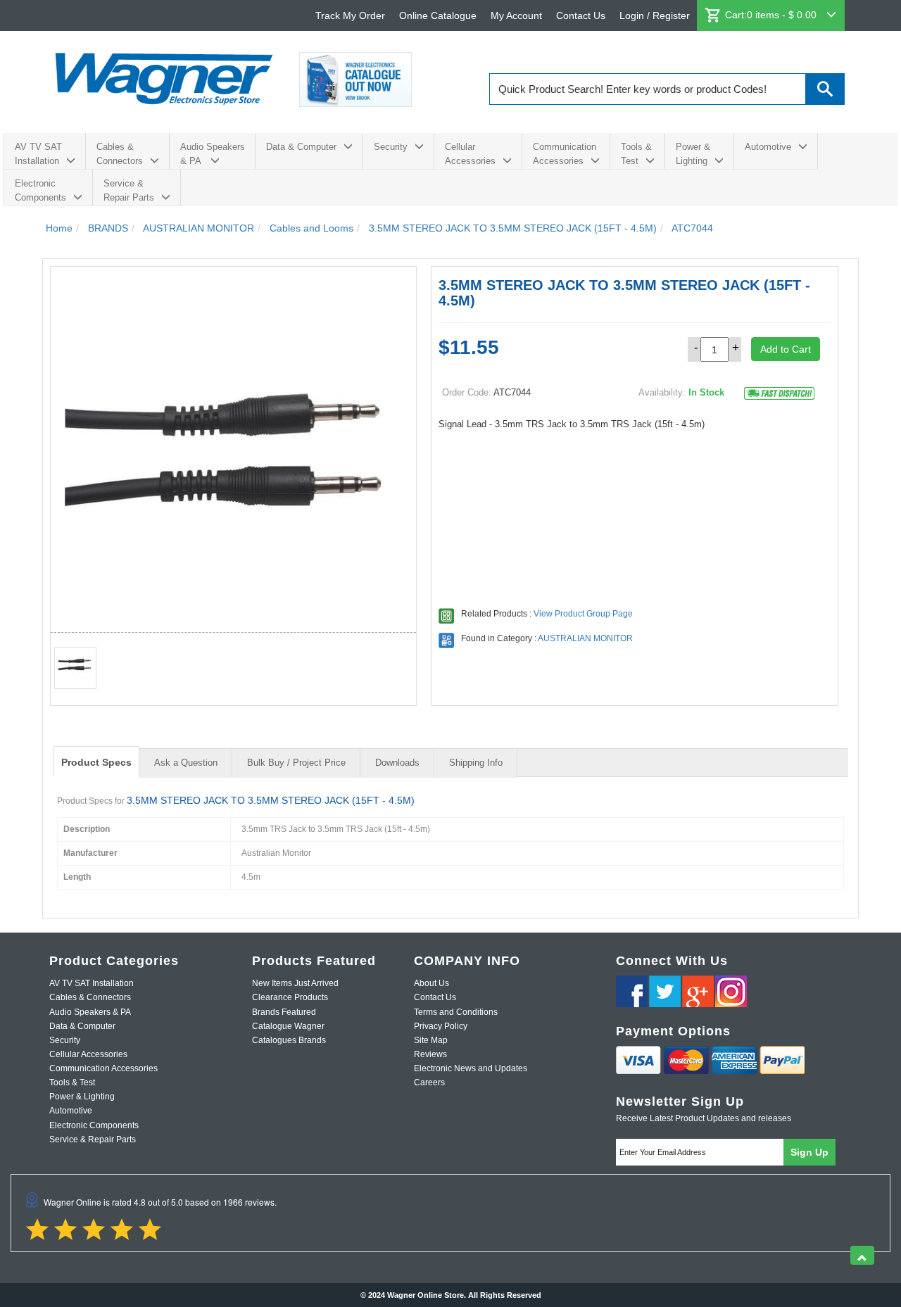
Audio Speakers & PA (212, 153)
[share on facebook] (632, 991)
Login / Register (654, 15)
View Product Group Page (583, 614)
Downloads (397, 762)
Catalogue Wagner (288, 1026)
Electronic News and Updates (470, 1068)
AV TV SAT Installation (38, 153)
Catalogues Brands (289, 1040)
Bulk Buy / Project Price (296, 762)
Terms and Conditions (456, 1012)
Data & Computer (301, 146)
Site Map (431, 1040)
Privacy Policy (440, 1026)
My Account (516, 15)
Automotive (768, 146)
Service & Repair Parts (128, 190)
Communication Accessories (564, 153)
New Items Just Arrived (295, 983)
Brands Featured (284, 1012)
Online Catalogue (438, 15)
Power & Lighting (693, 153)
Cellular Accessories (470, 153)
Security (391, 146)
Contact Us (580, 15)
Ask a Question (186, 762)
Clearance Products (290, 997)
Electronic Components (40, 190)
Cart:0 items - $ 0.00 (772, 14)
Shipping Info (476, 762)
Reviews (430, 1054)
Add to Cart (785, 349)
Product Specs (96, 762)
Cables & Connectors (119, 153)
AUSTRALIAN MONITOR (585, 638)
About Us (431, 983)
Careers (429, 1082)
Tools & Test (636, 153)
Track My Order (350, 15)
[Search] (825, 89)
